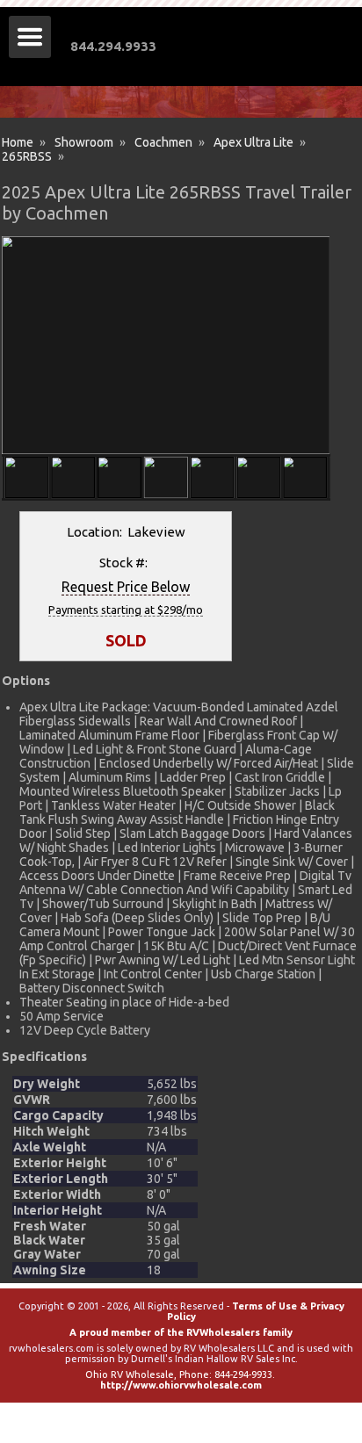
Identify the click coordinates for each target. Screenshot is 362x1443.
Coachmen (163, 142)
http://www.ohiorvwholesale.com (181, 1385)
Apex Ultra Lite (253, 142)
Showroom (83, 142)
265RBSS (27, 156)
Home (17, 142)
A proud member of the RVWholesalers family (181, 1332)
